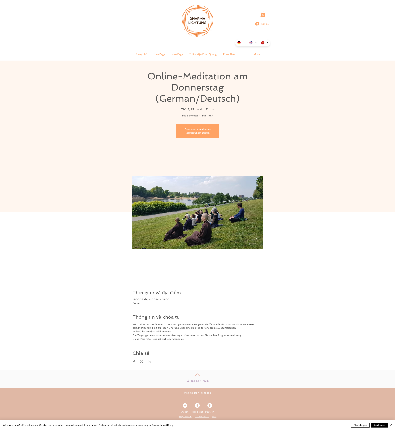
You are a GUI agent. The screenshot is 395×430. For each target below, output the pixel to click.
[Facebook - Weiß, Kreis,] (185, 405)
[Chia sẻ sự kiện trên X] (141, 361)
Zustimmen (379, 425)
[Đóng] (391, 425)
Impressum (185, 416)
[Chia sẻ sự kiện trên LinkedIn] (149, 361)
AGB (214, 416)
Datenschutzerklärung (162, 425)
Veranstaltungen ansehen (197, 132)
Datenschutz (202, 416)
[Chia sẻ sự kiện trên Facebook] (134, 361)
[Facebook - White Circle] (209, 405)
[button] (263, 14)
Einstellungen (360, 425)
